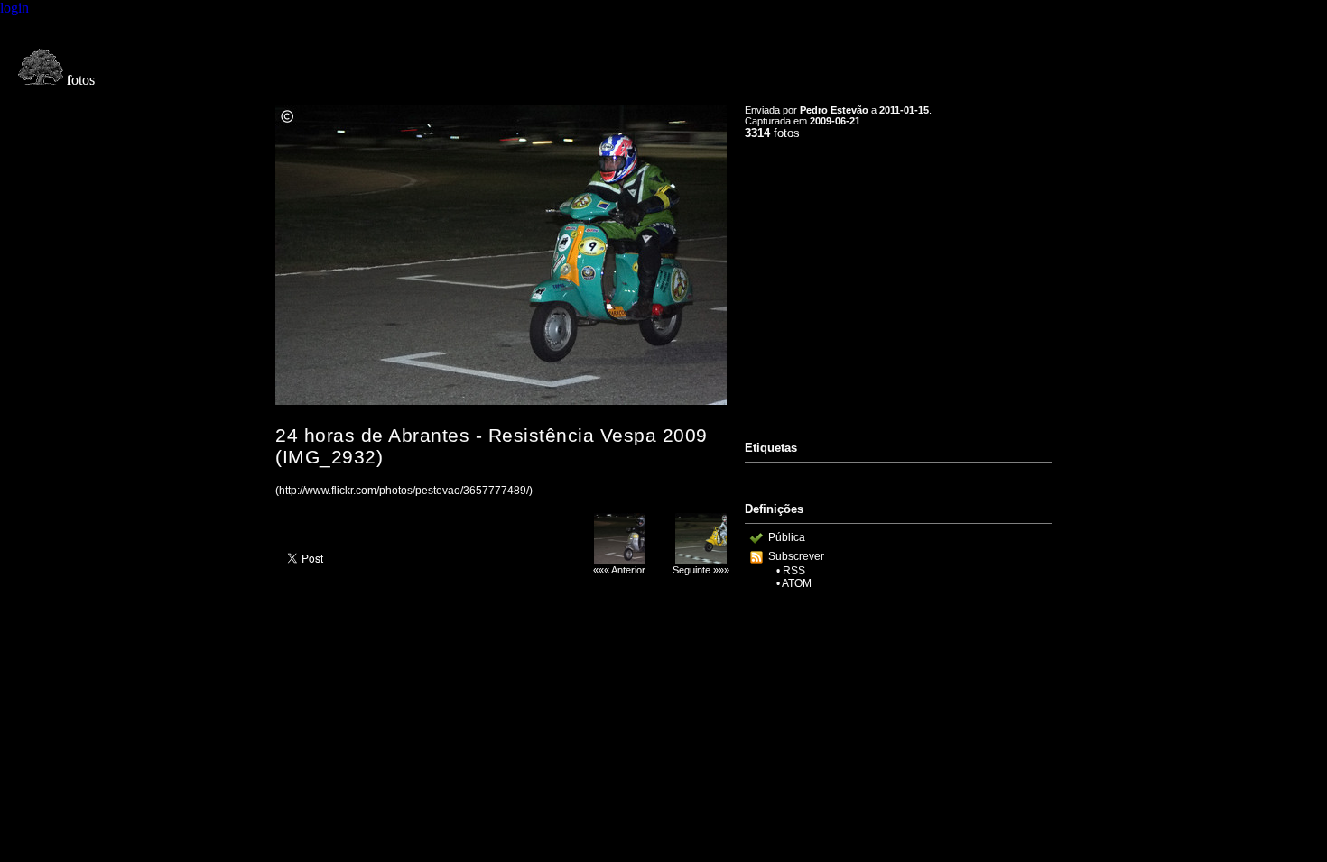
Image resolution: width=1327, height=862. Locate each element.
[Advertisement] (898, 282)
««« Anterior (619, 569)
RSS (794, 570)
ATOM (797, 583)
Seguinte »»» (701, 569)
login (14, 7)
